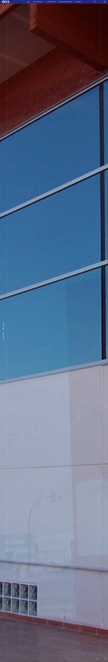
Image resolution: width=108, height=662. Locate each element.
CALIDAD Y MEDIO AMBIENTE (65, 2)
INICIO (28, 2)
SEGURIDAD (78, 2)
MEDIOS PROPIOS (51, 2)
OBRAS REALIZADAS (38, 2)
